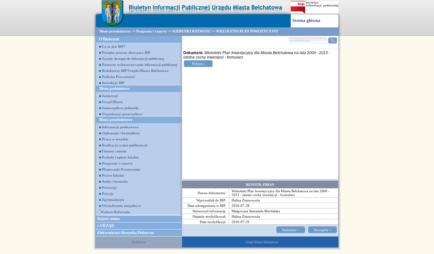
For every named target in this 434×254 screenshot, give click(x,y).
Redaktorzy (139, 242)
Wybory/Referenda (115, 212)
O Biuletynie (109, 39)
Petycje (107, 193)
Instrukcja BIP (113, 83)
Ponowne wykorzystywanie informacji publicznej (139, 65)
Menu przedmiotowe (115, 31)
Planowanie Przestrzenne (121, 169)
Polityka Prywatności (118, 77)
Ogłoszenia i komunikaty (121, 133)
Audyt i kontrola (115, 181)
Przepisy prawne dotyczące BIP (126, 52)
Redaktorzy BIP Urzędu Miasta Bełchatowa (135, 71)
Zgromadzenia (113, 199)
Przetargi (109, 187)
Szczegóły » (322, 230)
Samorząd (110, 96)
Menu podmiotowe (114, 88)
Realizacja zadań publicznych (124, 145)
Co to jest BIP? (113, 46)
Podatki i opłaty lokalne (120, 157)
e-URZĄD (105, 225)
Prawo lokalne (113, 175)
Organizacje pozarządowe (122, 114)
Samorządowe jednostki (120, 108)
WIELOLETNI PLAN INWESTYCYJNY (247, 31)
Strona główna (306, 20)
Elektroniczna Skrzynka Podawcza (125, 232)
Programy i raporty (151, 31)
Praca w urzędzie (115, 139)
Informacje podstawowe (120, 127)
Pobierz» (198, 64)
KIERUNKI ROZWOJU (191, 31)
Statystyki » (290, 230)
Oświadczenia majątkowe (121, 206)
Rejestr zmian (108, 218)
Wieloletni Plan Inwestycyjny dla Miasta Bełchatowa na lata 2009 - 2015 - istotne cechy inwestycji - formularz (280, 193)
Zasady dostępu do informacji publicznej (133, 58)
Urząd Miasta (112, 102)
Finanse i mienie (114, 151)
